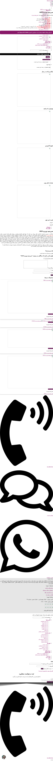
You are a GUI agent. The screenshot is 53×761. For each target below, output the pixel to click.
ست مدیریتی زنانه (44, 636)
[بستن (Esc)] (52, 759)
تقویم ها (48, 33)
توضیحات (48, 227)
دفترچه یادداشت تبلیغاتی (43, 631)
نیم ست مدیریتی (44, 634)
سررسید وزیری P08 (49, 318)
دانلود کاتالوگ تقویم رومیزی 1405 (41, 654)
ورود (42, 668)
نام (52, 270)
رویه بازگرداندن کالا (49, 592)
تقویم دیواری (45, 649)
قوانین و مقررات (49, 594)
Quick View (50, 314)
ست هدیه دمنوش (44, 641)
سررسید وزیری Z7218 (48, 326)
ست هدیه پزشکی (44, 30)
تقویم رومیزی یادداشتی (43, 648)
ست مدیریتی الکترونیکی (43, 29)
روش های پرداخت (49, 588)
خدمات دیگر (47, 650)
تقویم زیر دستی (45, 647)
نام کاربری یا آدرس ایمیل (47, 663)
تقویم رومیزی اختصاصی (43, 36)
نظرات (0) (48, 228)
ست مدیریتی (47, 632)
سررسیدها (48, 10)
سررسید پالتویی (45, 629)
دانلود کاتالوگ (47, 652)
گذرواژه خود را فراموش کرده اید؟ (46, 671)
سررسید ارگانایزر (44, 16)
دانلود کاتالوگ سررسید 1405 (42, 653)
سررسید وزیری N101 (48, 353)
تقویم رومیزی (45, 34)
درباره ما (48, 656)
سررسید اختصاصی (44, 621)
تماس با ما (48, 657)
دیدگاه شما (50, 268)
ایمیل (51, 272)
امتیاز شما (51, 258)
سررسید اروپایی (45, 627)
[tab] (25, 227)
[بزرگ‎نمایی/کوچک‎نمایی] (51, 759)
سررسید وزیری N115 (48, 393)
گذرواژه (51, 666)
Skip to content (50, 0)
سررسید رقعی (45, 14)
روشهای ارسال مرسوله (48, 590)
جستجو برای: (47, 617)
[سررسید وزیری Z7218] (42, 320)
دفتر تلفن (46, 630)
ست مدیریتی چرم (44, 635)
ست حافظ (46, 638)
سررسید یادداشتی (44, 625)
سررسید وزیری (35, 15)
